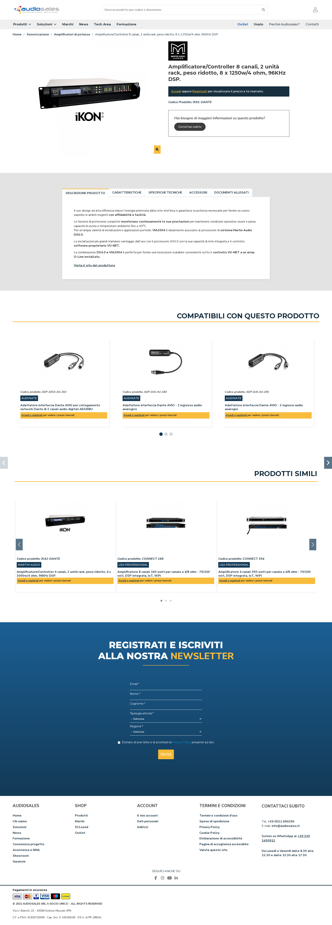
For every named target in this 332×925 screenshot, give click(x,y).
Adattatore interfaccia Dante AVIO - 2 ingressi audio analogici (264, 407)
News (17, 833)
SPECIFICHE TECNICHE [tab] (165, 192)
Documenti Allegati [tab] (231, 192)
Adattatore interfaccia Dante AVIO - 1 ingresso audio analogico (162, 407)
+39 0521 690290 (281, 821)
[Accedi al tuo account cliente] (315, 9)
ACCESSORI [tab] (198, 192)
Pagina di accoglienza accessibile (224, 844)
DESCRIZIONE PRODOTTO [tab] (85, 193)
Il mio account (147, 815)
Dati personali (147, 821)
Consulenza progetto (28, 844)
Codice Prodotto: (180, 102)
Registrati (199, 91)
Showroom (21, 856)
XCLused (81, 827)
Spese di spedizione (214, 821)
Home (17, 815)
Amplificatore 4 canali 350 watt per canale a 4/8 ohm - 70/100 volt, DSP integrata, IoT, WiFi (264, 574)
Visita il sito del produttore (94, 265)
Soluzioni (19, 827)
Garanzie (19, 861)
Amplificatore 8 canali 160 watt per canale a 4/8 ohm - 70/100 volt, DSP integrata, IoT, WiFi (163, 574)
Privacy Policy (209, 827)
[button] (22, 24)
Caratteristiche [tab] (126, 192)
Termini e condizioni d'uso (218, 815)
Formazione (21, 838)
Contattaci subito (190, 127)
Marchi (79, 821)
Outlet (80, 833)
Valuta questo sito (213, 850)
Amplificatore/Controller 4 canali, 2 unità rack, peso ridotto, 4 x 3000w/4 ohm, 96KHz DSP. (64, 574)
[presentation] (19, 544)
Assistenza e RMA (26, 850)
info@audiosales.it (286, 826)
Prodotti (81, 815)
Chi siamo (20, 821)
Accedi (176, 91)
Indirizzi (142, 827)
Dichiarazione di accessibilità (220, 838)
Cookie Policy (209, 833)
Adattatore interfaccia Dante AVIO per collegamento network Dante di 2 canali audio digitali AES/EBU (60, 407)
